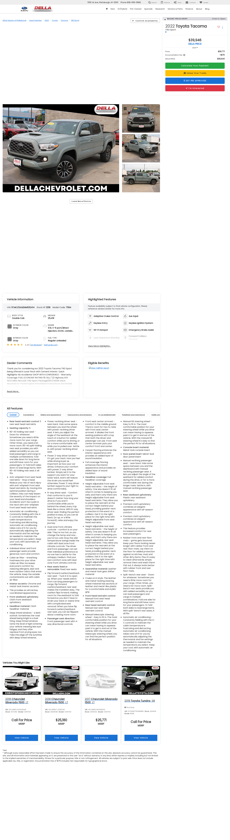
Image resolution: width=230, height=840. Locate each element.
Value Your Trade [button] (196, 73)
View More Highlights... (99, 346)
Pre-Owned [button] (135, 8)
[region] (195, 55)
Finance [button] (189, 8)
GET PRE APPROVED (195, 80)
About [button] (199, 8)
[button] (61, 148)
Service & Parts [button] (175, 8)
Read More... (13, 391)
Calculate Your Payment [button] (195, 65)
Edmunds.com (51, 345)
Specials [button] (148, 8)
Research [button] (160, 8)
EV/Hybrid (122, 8)
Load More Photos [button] (81, 201)
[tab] (13, 415)
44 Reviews (36, 345)
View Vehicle (22, 737)
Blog (207, 8)
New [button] (113, 8)
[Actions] (222, 27)
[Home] (106, 9)
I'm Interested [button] (196, 88)
